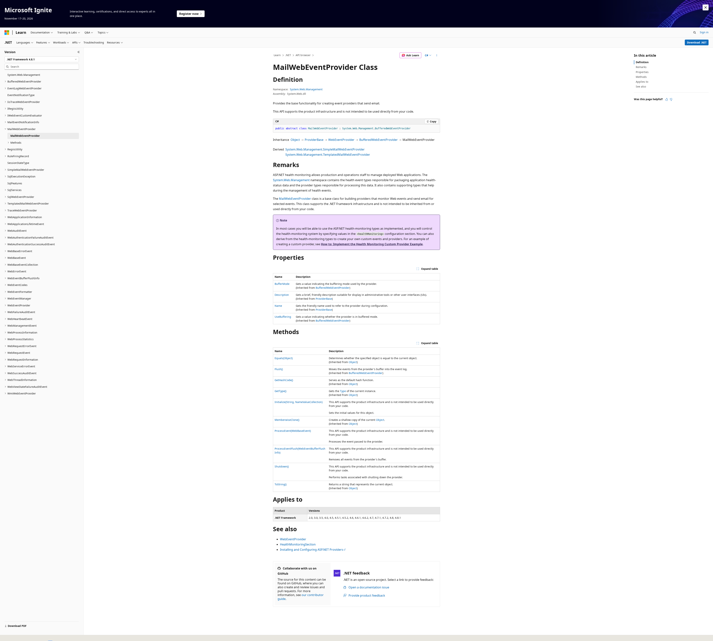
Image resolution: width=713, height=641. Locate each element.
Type (343, 391)
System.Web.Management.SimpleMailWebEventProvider (325, 149)
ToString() (280, 484)
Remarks (641, 67)
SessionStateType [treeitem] (18, 163)
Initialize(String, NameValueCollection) (299, 402)
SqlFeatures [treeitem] (14, 183)
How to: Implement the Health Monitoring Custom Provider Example (372, 244)
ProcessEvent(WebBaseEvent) (293, 431)
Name (278, 305)
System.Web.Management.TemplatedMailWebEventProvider (327, 155)
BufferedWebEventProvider (378, 140)
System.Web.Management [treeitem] (23, 75)
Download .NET (697, 42)
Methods (641, 77)
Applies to (642, 81)
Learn (277, 55)
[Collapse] (78, 52)
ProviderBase (314, 140)
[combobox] (41, 59)
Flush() (279, 369)
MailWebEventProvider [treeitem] (25, 135)
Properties (642, 72)
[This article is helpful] (666, 99)
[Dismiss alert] (706, 7)
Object (295, 140)
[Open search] (694, 32)
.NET (288, 55)
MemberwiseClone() (287, 420)
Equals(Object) (284, 358)
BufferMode (282, 284)
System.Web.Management (306, 89)
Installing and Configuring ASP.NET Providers (311, 550)
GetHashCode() (284, 380)
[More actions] (437, 55)
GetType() (280, 391)
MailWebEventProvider (295, 199)
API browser (303, 55)
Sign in (704, 32)
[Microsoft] (6, 32)
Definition (642, 62)
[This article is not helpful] (671, 99)
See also (641, 86)
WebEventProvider (341, 140)
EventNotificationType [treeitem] (21, 95)
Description (282, 295)
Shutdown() (282, 466)
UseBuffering (283, 316)
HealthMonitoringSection (298, 544)
